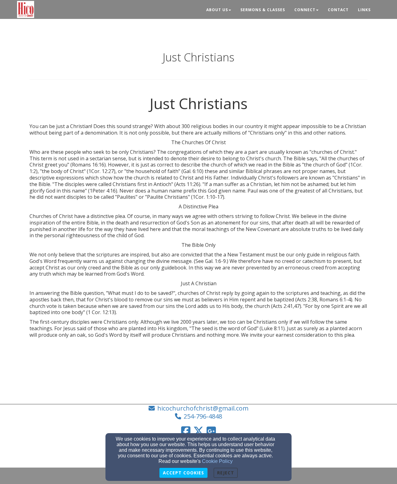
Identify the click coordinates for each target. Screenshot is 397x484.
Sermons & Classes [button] (262, 9)
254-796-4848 (203, 416)
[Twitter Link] (198, 431)
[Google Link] (211, 431)
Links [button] (364, 9)
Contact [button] (338, 9)
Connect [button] (304, 9)
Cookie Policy (217, 461)
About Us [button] (217, 9)
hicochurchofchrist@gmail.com (202, 408)
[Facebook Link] (185, 431)
